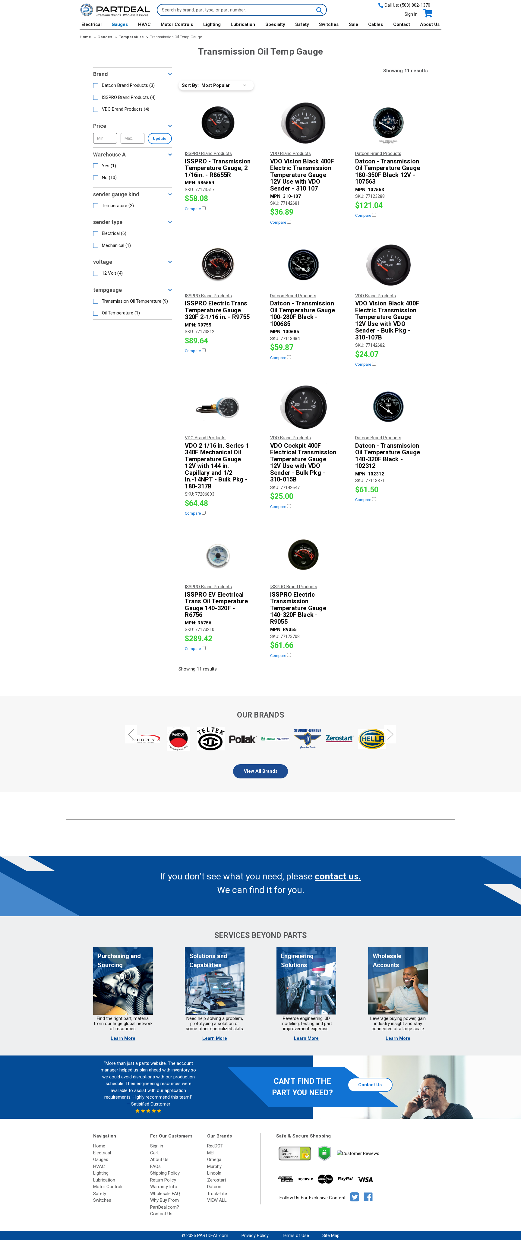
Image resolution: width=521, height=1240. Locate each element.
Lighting (212, 24)
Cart (154, 1153)
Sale (353, 24)
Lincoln (214, 1173)
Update (159, 138)
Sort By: (190, 85)
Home (99, 1146)
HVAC (144, 24)
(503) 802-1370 (415, 5)
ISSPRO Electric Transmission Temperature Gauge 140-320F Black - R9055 (298, 608)
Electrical (91, 24)
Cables (375, 24)
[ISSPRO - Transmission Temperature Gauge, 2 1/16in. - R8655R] (218, 122)
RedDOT (215, 1146)
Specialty (275, 24)
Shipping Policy (165, 1173)
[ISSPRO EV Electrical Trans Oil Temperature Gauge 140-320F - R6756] (218, 555)
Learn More (123, 1038)
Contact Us (370, 1084)
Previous (131, 734)
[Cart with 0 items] (427, 13)
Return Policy (163, 1180)
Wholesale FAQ (165, 1193)
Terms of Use (295, 1235)
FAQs (155, 1166)
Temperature (118, 205)
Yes (109, 166)
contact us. (338, 876)
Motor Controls (177, 24)
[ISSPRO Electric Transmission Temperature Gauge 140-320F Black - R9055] (303, 555)
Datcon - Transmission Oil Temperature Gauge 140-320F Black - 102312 (387, 455)
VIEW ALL (217, 1200)
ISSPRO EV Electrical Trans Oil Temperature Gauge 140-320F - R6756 (216, 604)
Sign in (411, 14)
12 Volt (112, 273)
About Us (430, 24)
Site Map (330, 1235)
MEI (210, 1153)
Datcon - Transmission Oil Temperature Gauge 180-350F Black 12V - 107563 (387, 171)
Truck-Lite (217, 1193)
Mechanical (116, 245)
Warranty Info (163, 1186)
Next (390, 734)
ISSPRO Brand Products (129, 97)
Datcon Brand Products (128, 85)
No (109, 177)
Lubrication (243, 24)
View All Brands (260, 771)
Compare (193, 209)
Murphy (214, 1166)
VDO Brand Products (125, 109)
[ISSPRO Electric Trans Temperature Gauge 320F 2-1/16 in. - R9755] (218, 264)
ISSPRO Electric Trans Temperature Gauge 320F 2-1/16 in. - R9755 (217, 310)
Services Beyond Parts (260, 935)
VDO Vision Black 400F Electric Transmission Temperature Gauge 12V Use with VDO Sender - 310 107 (302, 175)
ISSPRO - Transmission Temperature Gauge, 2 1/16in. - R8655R (218, 168)
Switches (329, 24)
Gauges (120, 24)
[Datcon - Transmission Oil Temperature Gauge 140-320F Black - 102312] (388, 406)
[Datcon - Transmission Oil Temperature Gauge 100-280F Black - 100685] (303, 264)
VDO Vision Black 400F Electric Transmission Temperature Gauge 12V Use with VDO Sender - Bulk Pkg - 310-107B (387, 320)
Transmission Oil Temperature (135, 301)
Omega (214, 1159)
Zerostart (216, 1180)
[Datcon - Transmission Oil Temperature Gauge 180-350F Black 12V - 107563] (388, 122)
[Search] (319, 10)
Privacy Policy (255, 1235)
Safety (302, 24)
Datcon (214, 1186)
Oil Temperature (121, 313)
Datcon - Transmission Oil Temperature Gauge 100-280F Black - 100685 (302, 313)
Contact (401, 24)
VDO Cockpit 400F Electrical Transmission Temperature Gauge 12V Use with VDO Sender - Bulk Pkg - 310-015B (303, 462)
